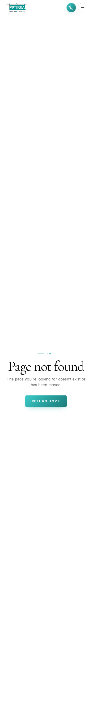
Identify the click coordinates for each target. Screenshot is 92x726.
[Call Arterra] (71, 7)
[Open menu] (82, 7)
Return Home (46, 401)
